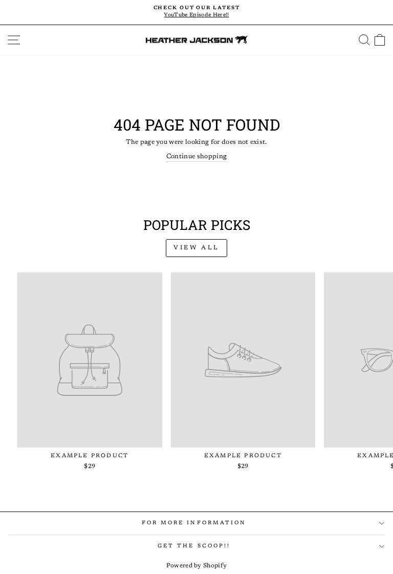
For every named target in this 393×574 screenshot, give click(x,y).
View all (196, 248)
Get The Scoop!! (194, 546)
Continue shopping (196, 157)
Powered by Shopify (196, 566)
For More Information (194, 523)
